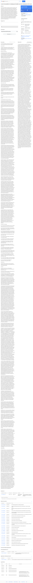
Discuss (22, 39)
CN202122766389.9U (4, 559)
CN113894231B (3, 512)
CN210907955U (3, 533)
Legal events (27, 35)
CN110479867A (3, 510)
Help (26, 581)
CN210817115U (3, 540)
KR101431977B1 (3, 504)
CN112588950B (3, 530)
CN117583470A (3, 523)
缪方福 (30, 14)
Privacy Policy (23, 581)
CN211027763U (3, 537)
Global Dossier (29, 38)
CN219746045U (3, 520)
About (7, 581)
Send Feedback (11, 581)
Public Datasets (16, 581)
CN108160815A (3, 506)
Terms (19, 581)
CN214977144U (3, 527)
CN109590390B (3, 543)
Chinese (27, 13)
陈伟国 (24, 14)
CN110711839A (3, 508)
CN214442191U (3, 517)
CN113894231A (3, 494)
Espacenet (26, 38)
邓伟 (28, 14)
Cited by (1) (24, 35)
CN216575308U (3, 514)
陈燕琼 (26, 14)
